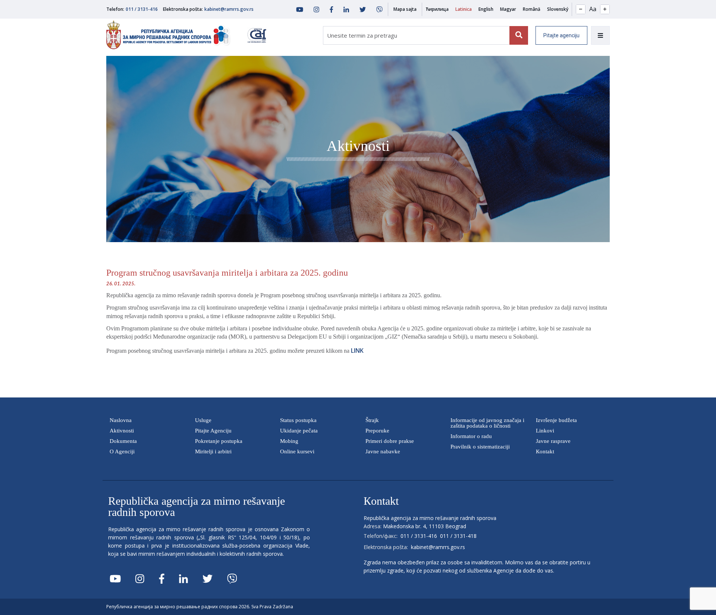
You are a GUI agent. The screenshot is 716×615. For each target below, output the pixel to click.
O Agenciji (122, 451)
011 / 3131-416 (142, 9)
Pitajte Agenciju (213, 431)
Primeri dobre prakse (389, 441)
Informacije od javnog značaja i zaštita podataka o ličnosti (487, 423)
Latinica (463, 9)
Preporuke (377, 431)
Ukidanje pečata (299, 431)
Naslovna (121, 420)
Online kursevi (297, 451)
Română (531, 9)
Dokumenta (123, 441)
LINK (357, 350)
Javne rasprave (553, 441)
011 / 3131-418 (458, 535)
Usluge (203, 420)
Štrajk (372, 420)
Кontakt (545, 451)
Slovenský (557, 9)
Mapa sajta (405, 9)
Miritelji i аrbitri (213, 451)
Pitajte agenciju (561, 35)
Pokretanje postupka (218, 441)
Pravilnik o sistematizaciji (480, 447)
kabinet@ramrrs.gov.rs (229, 9)
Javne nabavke (382, 451)
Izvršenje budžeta (556, 420)
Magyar (508, 9)
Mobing (289, 441)
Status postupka (298, 420)
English (485, 9)
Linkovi (545, 431)
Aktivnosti (122, 431)
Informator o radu (471, 436)
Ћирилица (437, 9)
